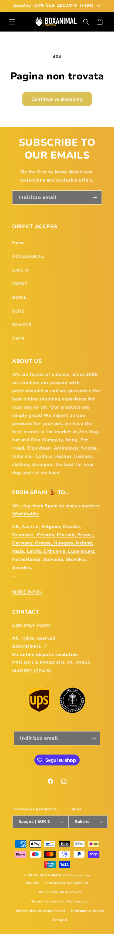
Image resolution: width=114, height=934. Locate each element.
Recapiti (60, 920)
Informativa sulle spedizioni (40, 911)
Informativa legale (87, 911)
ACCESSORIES (28, 256)
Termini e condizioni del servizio (60, 901)
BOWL (19, 297)
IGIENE (19, 284)
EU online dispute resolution (45, 654)
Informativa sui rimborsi (66, 883)
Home (18, 243)
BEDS (18, 311)
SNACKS (22, 325)
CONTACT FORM (31, 625)
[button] (12, 21)
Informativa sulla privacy (60, 892)
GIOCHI (20, 270)
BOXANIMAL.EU (54, 875)
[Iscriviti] (95, 197)
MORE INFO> (27, 592)
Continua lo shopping (57, 99)
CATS (18, 339)
